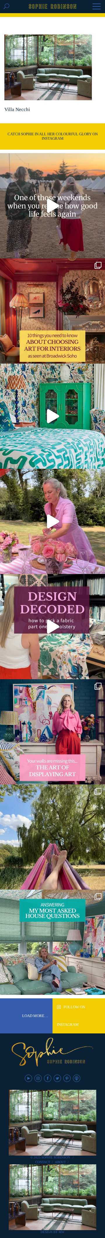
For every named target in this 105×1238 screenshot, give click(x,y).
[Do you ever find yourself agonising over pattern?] (52, 416)
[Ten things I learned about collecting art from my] (52, 311)
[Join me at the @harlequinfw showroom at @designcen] (52, 626)
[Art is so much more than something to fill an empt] (52, 731)
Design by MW (52, 1232)
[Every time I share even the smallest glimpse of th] (52, 942)
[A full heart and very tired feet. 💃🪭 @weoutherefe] (52, 205)
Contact (42, 1162)
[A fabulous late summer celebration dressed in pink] (52, 521)
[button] (96, 7)
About (60, 1162)
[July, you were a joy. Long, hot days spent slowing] (52, 837)
